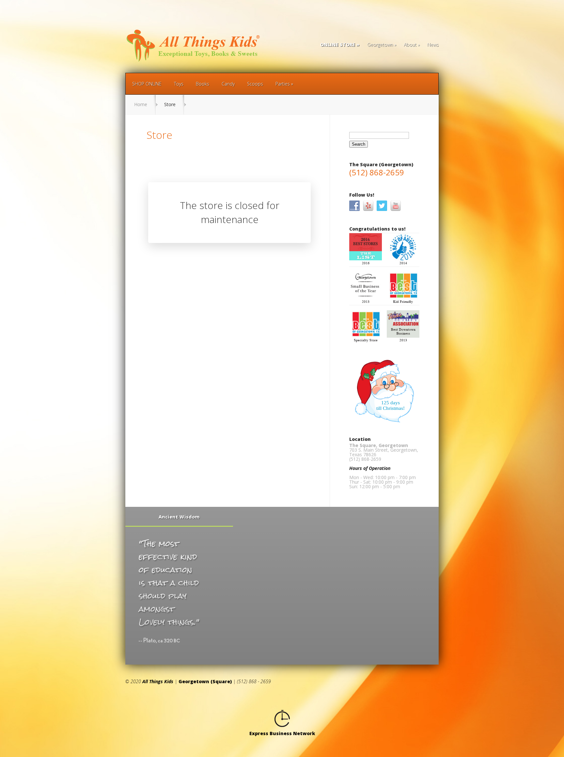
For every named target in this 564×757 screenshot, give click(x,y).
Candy (228, 84)
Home (140, 104)
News (433, 45)
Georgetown (380, 45)
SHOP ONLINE (147, 84)
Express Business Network (282, 733)
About (410, 45)
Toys (178, 84)
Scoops (255, 84)
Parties (282, 84)
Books (202, 84)
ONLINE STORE (337, 45)
